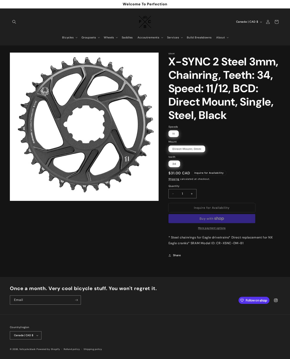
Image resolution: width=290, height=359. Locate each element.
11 (175, 134)
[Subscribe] (76, 300)
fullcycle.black (28, 349)
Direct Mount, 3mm (188, 149)
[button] (14, 22)
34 (176, 164)
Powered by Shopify (48, 349)
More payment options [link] (212, 228)
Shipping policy (93, 349)
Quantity (174, 186)
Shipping (174, 179)
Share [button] (177, 255)
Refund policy (72, 349)
